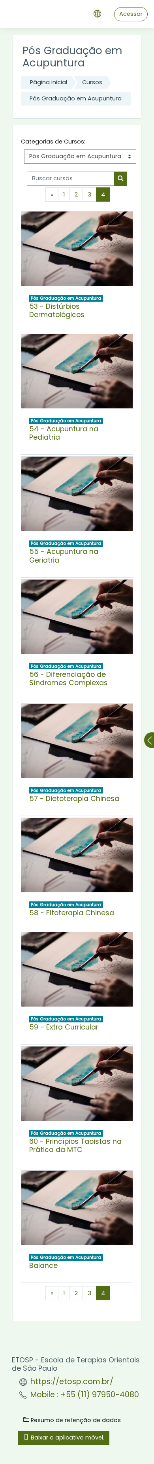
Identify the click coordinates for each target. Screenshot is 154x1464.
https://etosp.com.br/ (71, 1381)
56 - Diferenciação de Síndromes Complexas (68, 679)
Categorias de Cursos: (53, 141)
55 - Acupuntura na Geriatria (63, 556)
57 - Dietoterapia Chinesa (74, 798)
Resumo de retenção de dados (75, 1420)
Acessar (131, 14)
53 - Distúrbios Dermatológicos (57, 310)
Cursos (92, 82)
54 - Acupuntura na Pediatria (63, 433)
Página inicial (48, 82)
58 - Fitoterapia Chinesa (71, 913)
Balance (43, 1265)
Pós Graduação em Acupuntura (76, 98)
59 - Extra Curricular (63, 1027)
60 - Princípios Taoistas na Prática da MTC (75, 1145)
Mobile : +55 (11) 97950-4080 (84, 1394)
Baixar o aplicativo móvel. (66, 1437)
